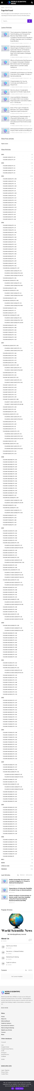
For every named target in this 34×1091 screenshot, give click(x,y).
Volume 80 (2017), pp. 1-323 (9, 411)
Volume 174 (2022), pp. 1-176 (10, 726)
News (3, 862)
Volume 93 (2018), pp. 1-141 (9, 505)
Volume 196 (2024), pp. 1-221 (10, 796)
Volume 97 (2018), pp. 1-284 (9, 520)
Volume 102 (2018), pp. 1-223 (10, 464)
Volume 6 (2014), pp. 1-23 (9, 172)
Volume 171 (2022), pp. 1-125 (10, 719)
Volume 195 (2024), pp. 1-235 (10, 794)
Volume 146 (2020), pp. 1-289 (10, 647)
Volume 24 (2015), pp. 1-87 (9, 212)
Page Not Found (8, 7)
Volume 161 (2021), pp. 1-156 (10, 692)
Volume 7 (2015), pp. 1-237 (9, 214)
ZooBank (3, 1056)
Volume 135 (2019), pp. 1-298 (10, 607)
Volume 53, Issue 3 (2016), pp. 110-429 (14, 322)
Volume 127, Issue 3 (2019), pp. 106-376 (14, 577)
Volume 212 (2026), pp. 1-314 (10, 842)
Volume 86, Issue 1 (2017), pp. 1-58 (13, 433)
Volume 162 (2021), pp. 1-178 (10, 694)
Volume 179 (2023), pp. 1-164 (10, 742)
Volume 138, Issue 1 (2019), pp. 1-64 (13, 616)
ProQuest (3, 1052)
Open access (4, 143)
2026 (2, 836)
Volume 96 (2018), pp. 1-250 (9, 517)
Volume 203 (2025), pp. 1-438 (10, 817)
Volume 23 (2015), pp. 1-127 (9, 209)
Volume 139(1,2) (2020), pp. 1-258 (11, 625)
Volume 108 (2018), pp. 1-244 (10, 478)
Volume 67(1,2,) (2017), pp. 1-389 (11, 365)
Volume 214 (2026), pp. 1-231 (10, 846)
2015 (2, 176)
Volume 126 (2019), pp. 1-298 (10, 567)
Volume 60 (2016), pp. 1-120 (9, 339)
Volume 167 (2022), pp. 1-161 (10, 709)
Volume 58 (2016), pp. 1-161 (9, 334)
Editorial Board (5, 1021)
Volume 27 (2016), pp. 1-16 (9, 230)
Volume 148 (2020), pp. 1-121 (10, 652)
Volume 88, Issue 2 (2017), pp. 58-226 (14, 448)
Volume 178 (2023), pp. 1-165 (10, 739)
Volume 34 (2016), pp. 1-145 (9, 246)
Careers (30, 970)
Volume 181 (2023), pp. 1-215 (10, 746)
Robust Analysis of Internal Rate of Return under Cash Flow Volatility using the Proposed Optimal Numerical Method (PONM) (20, 898)
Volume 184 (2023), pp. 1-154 (10, 754)
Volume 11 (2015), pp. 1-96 (9, 181)
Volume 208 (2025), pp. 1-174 (10, 828)
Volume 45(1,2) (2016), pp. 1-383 (10, 280)
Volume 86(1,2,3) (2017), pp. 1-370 (11, 431)
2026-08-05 (26, 125)
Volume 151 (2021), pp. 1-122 (10, 662)
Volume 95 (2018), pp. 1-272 (9, 515)
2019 (2, 528)
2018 (2, 457)
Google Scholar (5, 1047)
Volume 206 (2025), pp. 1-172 (10, 824)
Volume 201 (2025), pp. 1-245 (10, 812)
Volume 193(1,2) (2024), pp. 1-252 (11, 784)
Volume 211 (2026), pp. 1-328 (10, 839)
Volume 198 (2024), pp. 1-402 (10, 801)
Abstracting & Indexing (12, 957)
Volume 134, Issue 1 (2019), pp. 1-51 (13, 602)
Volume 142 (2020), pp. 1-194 (10, 637)
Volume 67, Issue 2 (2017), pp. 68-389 (14, 370)
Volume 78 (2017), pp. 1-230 (9, 407)
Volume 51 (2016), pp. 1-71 (9, 310)
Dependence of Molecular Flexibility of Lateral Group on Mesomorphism (20, 889)
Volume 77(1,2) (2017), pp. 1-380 (10, 399)
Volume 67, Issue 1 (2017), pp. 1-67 (13, 367)
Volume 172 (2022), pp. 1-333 (10, 721)
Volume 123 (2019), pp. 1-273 (10, 555)
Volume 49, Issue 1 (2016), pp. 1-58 (13, 303)
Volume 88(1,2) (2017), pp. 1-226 (10, 443)
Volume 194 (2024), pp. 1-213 (10, 791)
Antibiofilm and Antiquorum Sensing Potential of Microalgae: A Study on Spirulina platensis (21, 74)
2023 (2, 729)
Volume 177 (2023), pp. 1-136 (10, 737)
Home (2, 7)
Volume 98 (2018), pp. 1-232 (9, 522)
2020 (2, 622)
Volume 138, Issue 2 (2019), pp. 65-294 (14, 619)
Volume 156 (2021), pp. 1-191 (10, 680)
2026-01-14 (12, 902)
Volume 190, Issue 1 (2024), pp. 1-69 (13, 774)
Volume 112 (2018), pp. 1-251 (10, 488)
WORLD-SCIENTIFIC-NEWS (17, 43)
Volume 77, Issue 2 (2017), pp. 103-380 (14, 404)
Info (2, 859)
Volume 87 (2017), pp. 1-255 (9, 441)
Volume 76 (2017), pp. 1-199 (9, 396)
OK (12, 1088)
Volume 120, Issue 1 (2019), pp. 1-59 (13, 545)
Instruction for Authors (7, 1025)
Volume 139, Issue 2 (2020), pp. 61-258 (14, 630)
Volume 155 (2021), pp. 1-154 (10, 677)
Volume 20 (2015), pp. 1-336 (9, 202)
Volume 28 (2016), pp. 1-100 (9, 232)
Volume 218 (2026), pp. (8, 856)
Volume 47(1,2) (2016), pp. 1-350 (10, 290)
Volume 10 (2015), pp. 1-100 (9, 178)
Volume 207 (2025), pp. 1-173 (10, 826)
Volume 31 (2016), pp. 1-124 (9, 239)
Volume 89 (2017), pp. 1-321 (9, 451)
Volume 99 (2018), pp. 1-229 (9, 524)
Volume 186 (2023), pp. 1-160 (10, 758)
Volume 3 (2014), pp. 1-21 (9, 165)
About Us (5, 939)
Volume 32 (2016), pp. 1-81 (9, 241)
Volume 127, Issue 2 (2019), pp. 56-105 (14, 574)
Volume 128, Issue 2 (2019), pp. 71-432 (14, 584)
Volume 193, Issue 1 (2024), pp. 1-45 (13, 786)
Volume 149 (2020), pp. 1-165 (10, 654)
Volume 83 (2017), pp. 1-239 (9, 424)
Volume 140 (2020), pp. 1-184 (10, 633)
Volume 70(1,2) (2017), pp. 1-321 (10, 377)
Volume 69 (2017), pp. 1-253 (9, 375)
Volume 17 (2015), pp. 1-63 (9, 195)
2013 (2, 154)
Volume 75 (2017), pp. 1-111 (9, 394)
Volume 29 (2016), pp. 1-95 (9, 234)
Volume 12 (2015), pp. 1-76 (9, 183)
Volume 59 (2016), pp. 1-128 (9, 337)
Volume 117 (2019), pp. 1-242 (10, 535)
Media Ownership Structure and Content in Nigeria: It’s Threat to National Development (19, 881)
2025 (2, 804)
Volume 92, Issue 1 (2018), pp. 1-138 (13, 500)
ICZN (2, 1050)
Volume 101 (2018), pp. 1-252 (10, 462)
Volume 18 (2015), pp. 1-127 (9, 197)
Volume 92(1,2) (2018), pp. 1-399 (10, 497)
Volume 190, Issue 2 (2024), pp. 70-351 (14, 776)
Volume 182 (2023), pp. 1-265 (10, 749)
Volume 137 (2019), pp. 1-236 (10, 611)
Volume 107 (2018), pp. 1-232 (10, 476)
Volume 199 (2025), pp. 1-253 (10, 807)
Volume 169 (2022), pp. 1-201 (10, 714)
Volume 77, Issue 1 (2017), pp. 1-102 (13, 402)
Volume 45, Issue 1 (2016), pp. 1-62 (13, 283)
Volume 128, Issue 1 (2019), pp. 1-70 (13, 582)
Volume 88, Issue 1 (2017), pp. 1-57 (13, 446)
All (18, 875)
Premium (4, 869)
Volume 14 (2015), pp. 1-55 (9, 188)
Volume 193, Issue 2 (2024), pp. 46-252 (14, 789)
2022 (2, 697)
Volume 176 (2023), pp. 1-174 (10, 734)
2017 (2, 342)
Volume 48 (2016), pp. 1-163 (9, 298)
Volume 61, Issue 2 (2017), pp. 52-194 (14, 350)
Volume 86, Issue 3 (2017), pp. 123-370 (14, 438)
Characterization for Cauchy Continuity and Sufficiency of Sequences (18, 83)
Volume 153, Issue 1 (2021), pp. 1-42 (13, 670)
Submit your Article (11, 946)
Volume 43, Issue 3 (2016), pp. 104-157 (14, 275)
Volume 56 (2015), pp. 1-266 (9, 330)
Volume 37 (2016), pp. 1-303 (9, 253)
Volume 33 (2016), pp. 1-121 (9, 244)
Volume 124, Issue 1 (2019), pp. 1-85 (13, 560)
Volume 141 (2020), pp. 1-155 (10, 635)
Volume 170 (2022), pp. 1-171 (10, 717)
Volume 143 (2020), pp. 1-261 (10, 640)
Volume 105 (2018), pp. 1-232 (10, 471)
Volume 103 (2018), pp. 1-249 (10, 466)
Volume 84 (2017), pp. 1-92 (9, 426)
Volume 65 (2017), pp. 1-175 (9, 360)
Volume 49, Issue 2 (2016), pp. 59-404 (14, 305)
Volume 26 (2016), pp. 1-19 (9, 227)
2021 (2, 660)
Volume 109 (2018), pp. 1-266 (10, 481)
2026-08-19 (26, 93)
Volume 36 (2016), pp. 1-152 (9, 251)
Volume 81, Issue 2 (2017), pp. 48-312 (14, 419)
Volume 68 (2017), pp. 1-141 (9, 372)
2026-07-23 (26, 132)
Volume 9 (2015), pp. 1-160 (9, 219)
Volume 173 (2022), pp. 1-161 (10, 724)
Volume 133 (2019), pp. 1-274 (10, 597)
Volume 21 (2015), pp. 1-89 (9, 205)
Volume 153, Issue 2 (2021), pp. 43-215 (14, 672)
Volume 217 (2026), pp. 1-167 (10, 853)
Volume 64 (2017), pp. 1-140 (9, 358)
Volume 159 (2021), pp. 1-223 (10, 687)
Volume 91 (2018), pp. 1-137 (9, 495)
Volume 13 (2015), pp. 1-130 (9, 186)
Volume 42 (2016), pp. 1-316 (9, 265)
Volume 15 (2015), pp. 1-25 (9, 190)
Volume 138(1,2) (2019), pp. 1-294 (11, 614)
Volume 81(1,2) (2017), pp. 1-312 (10, 414)
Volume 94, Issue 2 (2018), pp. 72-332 (14, 512)
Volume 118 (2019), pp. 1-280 (10, 538)
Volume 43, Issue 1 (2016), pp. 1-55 (13, 270)
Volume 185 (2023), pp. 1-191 (10, 756)
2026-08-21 (26, 57)
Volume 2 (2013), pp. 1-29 (9, 159)
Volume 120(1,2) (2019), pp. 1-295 (11, 542)
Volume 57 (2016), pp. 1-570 (9, 332)
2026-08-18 (26, 104)
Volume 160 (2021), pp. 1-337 (10, 689)
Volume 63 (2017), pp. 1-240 (9, 355)
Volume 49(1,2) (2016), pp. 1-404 (10, 300)
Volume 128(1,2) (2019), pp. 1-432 (11, 579)
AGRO (3, 1059)
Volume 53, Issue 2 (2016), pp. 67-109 (14, 320)
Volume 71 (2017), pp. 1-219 (9, 385)
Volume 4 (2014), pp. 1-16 (9, 168)
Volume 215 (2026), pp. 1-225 (10, 849)
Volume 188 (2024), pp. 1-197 (10, 767)
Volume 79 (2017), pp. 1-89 (9, 409)
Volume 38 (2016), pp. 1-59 (9, 256)
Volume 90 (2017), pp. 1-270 (9, 453)
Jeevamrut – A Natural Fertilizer (15, 951)
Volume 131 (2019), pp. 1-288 (10, 592)
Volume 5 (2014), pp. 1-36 (9, 170)
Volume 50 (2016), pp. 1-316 (9, 308)
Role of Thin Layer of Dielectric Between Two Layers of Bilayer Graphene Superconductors (19, 109)
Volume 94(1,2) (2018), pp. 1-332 (10, 507)
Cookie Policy (4, 1074)
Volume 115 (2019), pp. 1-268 (10, 530)
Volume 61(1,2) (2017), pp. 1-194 (10, 345)
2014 (2, 163)
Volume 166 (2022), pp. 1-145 (10, 707)
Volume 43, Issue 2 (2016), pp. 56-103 (14, 273)
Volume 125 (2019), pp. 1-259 (10, 565)
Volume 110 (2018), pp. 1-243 (10, 483)
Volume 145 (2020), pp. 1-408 (10, 645)
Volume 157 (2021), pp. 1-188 (10, 682)
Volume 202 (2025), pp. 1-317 (10, 814)
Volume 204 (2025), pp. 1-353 (10, 819)
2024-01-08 (12, 892)
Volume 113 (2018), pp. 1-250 (10, 490)
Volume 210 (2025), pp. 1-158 (10, 833)
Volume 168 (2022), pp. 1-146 (10, 712)
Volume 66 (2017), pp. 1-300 (9, 362)
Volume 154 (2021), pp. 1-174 (10, 675)
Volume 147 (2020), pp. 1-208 (10, 649)
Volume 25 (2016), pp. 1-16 (9, 225)
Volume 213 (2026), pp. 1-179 (10, 844)
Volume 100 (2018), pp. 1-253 (10, 459)
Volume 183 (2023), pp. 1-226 (10, 751)
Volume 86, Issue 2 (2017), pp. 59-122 (14, 436)
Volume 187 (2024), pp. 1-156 (10, 764)
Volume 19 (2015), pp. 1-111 (9, 200)
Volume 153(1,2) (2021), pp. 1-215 (11, 667)
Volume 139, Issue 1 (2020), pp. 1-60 (13, 628)
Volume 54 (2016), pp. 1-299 (9, 325)
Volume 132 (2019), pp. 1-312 (10, 594)
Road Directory (5, 1054)
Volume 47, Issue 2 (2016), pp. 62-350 (14, 295)
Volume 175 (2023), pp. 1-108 (10, 732)
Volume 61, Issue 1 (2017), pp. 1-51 (13, 348)
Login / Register (5, 1070)
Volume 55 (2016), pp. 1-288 (9, 327)
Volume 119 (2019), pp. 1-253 (10, 540)
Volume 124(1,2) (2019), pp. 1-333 (11, 557)
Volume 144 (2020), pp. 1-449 (10, 642)
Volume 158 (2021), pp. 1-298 (10, 684)
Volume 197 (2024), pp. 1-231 (10, 799)
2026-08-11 (26, 113)
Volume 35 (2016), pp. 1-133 (9, 249)
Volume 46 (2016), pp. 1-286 (9, 288)
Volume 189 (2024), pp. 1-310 (10, 769)
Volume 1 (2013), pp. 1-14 (9, 157)
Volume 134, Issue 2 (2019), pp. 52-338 (14, 604)
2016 (2, 222)
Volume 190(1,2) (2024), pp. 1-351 (11, 771)
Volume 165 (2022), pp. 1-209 (10, 705)
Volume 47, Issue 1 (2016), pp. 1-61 (13, 293)
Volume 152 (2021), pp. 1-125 (10, 665)
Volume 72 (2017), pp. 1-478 (9, 387)
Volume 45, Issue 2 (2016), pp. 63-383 (14, 285)
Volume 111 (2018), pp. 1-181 (10, 485)
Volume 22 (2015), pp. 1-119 (9, 207)
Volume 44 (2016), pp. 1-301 (9, 278)
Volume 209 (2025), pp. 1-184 (10, 831)
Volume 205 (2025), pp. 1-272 (10, 821)
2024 (2, 762)
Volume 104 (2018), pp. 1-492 (10, 469)
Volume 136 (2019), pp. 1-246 (10, 609)
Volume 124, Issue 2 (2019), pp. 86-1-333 (14, 562)
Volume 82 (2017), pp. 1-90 (9, 421)
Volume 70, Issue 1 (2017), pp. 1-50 (13, 380)
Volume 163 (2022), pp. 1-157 (10, 700)
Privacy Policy (4, 1072)
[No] (32, 1086)
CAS (2, 1045)
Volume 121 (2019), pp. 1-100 (10, 550)
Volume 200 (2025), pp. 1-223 (10, 809)
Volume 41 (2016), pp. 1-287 (9, 263)
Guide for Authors (11, 962)
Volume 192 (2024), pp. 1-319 (10, 781)
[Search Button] (29, 21)
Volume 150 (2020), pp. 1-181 (10, 656)
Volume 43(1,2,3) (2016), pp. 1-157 (11, 268)
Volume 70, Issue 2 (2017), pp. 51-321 (14, 382)
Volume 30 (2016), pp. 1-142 (9, 237)
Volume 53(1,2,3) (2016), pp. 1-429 (11, 315)
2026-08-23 (26, 43)
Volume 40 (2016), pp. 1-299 (9, 261)
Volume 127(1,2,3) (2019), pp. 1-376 (11, 569)
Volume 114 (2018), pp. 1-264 (10, 492)
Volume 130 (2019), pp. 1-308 (10, 589)
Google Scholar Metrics (7, 1049)
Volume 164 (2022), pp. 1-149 (10, 702)
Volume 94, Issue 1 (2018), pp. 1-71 (13, 510)
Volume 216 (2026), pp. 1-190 (10, 851)
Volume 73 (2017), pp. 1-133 (9, 389)
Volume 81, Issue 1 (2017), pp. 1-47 (13, 416)
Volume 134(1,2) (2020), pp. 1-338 (11, 599)
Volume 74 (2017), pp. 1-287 (9, 392)
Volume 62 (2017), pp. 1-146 (9, 353)
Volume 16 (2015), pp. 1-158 (9, 193)
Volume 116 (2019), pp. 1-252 (10, 533)
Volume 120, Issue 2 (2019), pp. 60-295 (14, 547)
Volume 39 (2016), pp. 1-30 (9, 258)
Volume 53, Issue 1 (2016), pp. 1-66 (13, 317)
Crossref (3, 1042)
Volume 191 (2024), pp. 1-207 (10, 779)
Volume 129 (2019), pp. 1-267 (10, 587)
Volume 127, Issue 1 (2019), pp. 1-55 (13, 572)
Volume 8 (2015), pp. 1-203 (9, 216)
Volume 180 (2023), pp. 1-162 (10, 744)
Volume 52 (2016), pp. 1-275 (9, 312)
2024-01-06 (12, 885)
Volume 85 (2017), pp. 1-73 (9, 428)
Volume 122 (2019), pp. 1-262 (10, 552)
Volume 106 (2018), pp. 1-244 (10, 473)
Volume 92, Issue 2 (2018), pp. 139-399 (14, 502)
